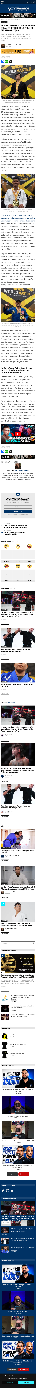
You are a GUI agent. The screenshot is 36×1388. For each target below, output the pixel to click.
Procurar (33, 943)
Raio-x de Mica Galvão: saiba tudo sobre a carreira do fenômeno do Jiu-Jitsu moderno (16, 925)
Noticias (4, 609)
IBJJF (8, 462)
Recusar (10, 1382)
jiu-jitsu (14, 462)
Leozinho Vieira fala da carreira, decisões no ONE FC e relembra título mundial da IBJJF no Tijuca (18, 888)
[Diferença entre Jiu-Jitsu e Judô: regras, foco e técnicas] (18, 839)
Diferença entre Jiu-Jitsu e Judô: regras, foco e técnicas (17, 851)
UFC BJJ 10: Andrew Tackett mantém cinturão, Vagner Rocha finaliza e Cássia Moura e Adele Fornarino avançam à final (17, 614)
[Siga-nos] (28, 2)
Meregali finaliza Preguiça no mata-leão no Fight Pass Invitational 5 (22, 1007)
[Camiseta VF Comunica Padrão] (4, 1045)
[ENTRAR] (34, 2)
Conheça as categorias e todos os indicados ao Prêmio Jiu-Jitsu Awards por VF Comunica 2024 (17, 976)
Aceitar (26, 1382)
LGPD (26, 1378)
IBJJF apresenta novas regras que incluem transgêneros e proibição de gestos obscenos (22, 997)
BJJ (3, 462)
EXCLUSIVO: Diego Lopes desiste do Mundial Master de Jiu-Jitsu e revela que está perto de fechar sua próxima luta (17, 770)
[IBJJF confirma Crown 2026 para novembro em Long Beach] (18, 672)
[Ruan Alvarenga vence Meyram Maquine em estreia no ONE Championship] (18, 637)
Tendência (3, 904)
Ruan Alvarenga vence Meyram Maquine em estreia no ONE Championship (16, 650)
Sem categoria (6, 847)
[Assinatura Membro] (4, 1036)
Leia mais (5, 623)
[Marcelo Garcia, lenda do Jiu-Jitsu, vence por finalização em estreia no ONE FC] (5, 1017)
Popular (3, 955)
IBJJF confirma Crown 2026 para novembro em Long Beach (17, 685)
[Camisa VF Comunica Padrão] (4, 1055)
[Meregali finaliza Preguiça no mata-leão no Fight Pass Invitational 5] (5, 1008)
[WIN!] (7, 955)
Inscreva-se (25, 1174)
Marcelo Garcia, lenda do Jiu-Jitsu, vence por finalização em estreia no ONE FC (23, 1015)
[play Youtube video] (18, 434)
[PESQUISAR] (31, 2)
